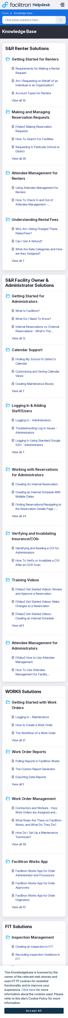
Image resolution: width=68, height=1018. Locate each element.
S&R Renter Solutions (27, 48)
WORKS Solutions (23, 691)
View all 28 (19, 158)
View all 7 (18, 261)
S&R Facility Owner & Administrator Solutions (29, 283)
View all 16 (19, 100)
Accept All (34, 1010)
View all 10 (19, 907)
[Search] (60, 20)
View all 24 (19, 516)
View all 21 (18, 740)
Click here (29, 990)
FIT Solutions (18, 926)
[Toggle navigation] (62, 4)
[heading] (34, 59)
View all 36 (19, 844)
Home (5, 13)
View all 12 (18, 338)
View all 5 (18, 625)
